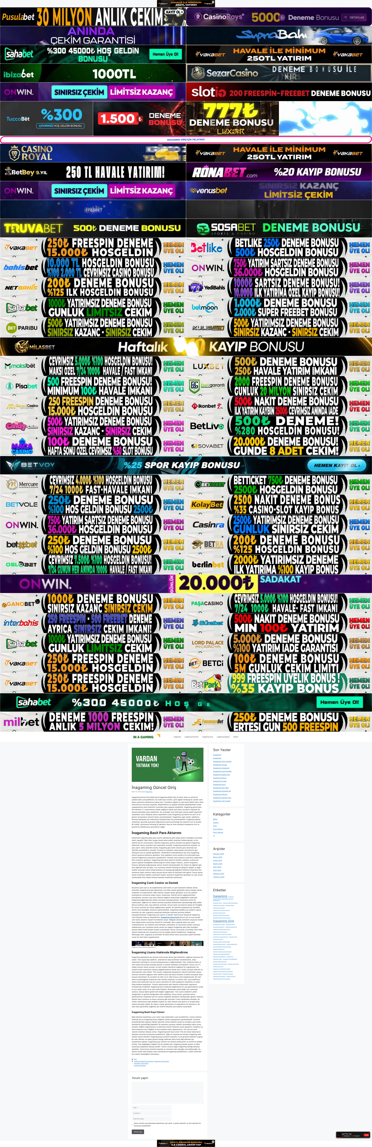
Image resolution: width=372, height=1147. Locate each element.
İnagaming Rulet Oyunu (218, 949)
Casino (215, 823)
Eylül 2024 (217, 870)
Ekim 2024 (217, 867)
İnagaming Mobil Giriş (221, 775)
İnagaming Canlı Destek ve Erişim (221, 910)
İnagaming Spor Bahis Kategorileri (221, 954)
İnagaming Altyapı (220, 765)
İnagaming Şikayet (223, 737)
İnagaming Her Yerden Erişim (220, 932)
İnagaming (177, 737)
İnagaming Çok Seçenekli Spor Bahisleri (223, 971)
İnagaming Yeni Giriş (218, 966)
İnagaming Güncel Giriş (161, 1061)
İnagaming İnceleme (191, 737)
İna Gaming (231, 896)
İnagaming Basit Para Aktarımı (143, 1061)
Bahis (215, 819)
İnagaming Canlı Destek (222, 771)
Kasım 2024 (217, 864)
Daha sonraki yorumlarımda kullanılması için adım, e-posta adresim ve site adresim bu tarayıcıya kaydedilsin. (167, 1124)
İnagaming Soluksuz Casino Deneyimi (222, 951)
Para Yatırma (218, 832)
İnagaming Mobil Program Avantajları (222, 946)
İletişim (235, 737)
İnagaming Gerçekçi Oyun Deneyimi (222, 917)
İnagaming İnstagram (221, 768)
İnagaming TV (229, 956)
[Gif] (186, 347)
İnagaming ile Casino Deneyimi (220, 937)
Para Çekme (218, 829)
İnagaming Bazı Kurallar (219, 905)
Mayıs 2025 (217, 857)
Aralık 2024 (217, 860)
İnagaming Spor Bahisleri (219, 956)
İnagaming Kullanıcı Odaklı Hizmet (221, 941)
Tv (214, 836)
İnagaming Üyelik (219, 781)
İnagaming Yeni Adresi (141, 1063)
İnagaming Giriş (207, 737)
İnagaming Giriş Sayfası (222, 761)
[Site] (93, 247)
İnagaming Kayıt (219, 785)
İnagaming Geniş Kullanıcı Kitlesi (221, 915)
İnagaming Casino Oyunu (219, 912)
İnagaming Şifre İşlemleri (219, 976)
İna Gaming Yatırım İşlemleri (220, 964)
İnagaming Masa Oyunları (219, 944)
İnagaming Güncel (230, 924)
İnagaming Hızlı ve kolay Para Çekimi (222, 934)
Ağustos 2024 (218, 874)
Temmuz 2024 (218, 877)
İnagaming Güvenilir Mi (222, 791)
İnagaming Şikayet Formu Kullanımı (221, 979)
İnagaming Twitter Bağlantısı (230, 959)
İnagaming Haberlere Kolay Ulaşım (221, 929)
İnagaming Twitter (217, 959)
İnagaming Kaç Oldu (221, 788)
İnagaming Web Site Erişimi (219, 961)
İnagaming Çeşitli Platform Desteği (221, 969)
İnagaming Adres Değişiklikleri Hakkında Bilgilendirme (223, 899)
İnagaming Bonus (219, 778)
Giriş (135, 1059)
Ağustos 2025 (218, 854)
